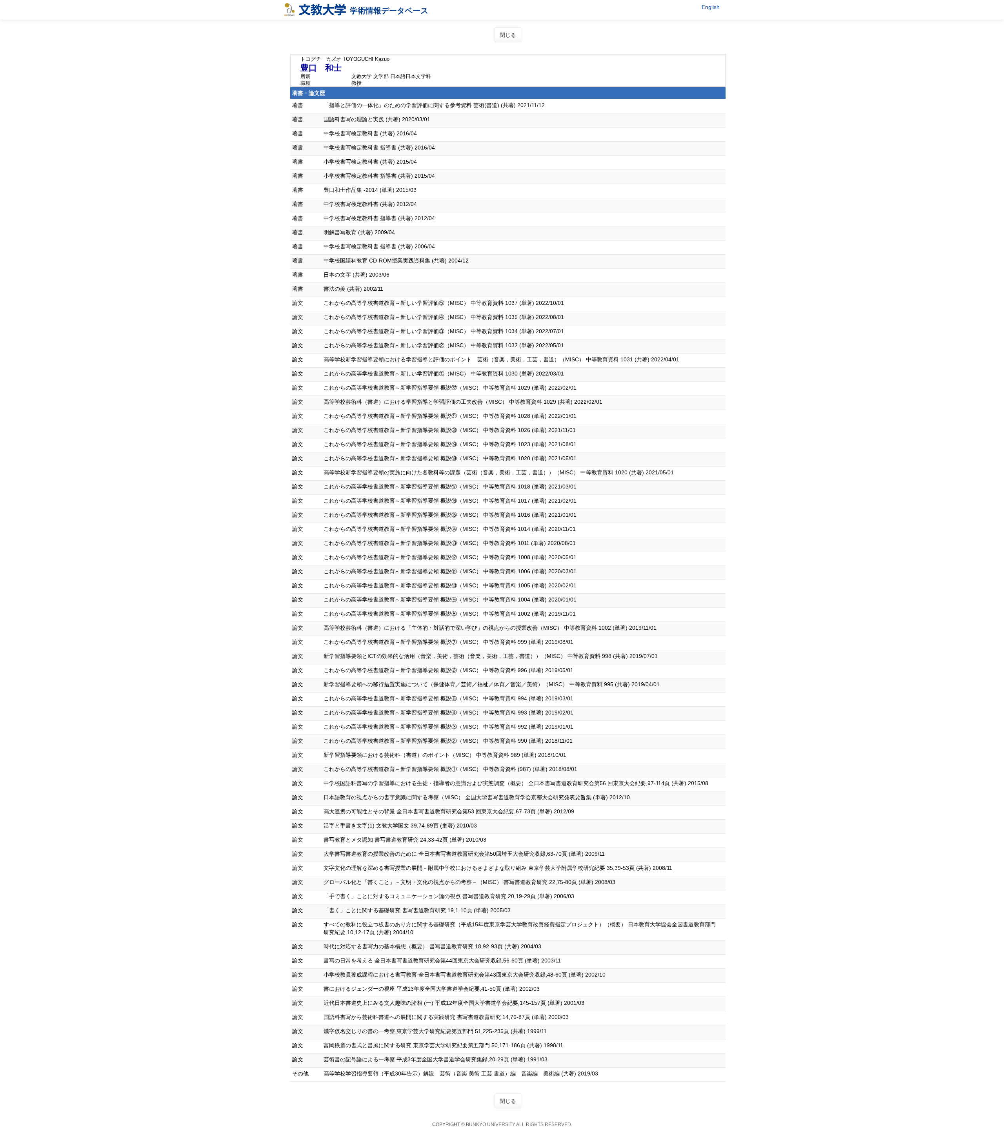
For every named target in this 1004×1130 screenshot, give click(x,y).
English (711, 7)
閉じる (508, 35)
